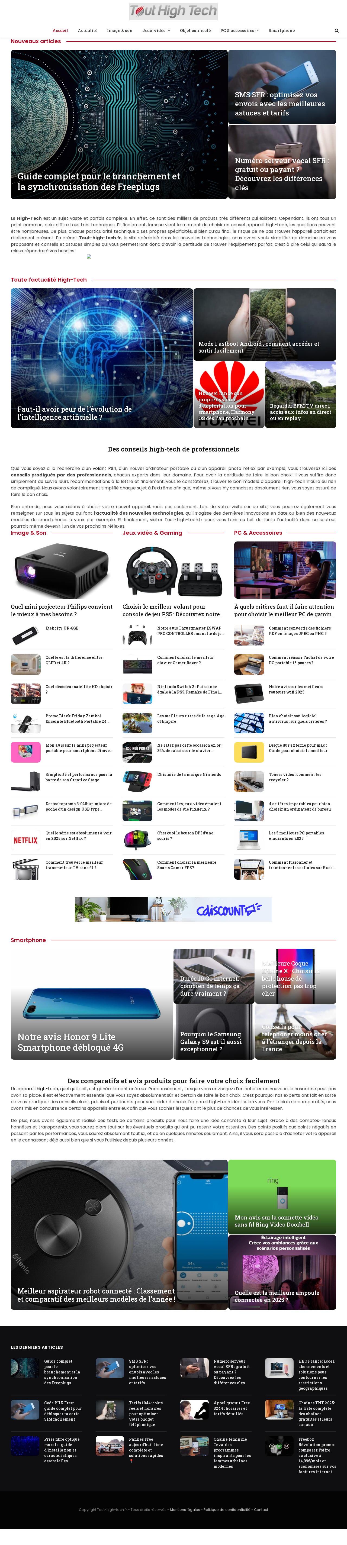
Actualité (87, 30)
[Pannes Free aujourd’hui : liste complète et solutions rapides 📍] (110, 1446)
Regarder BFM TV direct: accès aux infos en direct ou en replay (300, 412)
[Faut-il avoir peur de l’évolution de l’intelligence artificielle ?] (102, 358)
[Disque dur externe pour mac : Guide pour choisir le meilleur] (249, 752)
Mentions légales (185, 1509)
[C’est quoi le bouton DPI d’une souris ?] (137, 840)
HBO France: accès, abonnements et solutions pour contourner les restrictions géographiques (316, 1375)
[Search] (336, 30)
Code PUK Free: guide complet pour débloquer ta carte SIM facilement (63, 1411)
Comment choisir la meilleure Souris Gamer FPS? (186, 865)
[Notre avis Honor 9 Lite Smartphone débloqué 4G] (92, 1004)
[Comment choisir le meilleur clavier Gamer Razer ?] (137, 664)
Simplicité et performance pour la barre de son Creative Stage (79, 777)
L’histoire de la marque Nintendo (189, 774)
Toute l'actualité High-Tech (49, 279)
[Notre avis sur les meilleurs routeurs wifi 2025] (249, 693)
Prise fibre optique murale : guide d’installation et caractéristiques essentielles (62, 1450)
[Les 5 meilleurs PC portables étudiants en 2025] (249, 840)
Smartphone (282, 30)
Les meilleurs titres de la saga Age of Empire (190, 718)
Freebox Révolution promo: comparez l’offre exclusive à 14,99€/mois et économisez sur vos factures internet (317, 1456)
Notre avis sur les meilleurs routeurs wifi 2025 (296, 689)
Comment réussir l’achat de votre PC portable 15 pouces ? (301, 660)
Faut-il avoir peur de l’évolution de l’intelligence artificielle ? (74, 413)
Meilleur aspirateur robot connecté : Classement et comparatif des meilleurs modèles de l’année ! (96, 1295)
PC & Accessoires (258, 533)
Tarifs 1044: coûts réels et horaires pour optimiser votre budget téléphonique (146, 1413)
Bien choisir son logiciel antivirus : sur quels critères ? (298, 718)
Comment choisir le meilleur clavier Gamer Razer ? (185, 660)
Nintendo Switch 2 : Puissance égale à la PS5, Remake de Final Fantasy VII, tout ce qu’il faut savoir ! (188, 689)
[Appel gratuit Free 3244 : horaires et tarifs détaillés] (194, 1410)
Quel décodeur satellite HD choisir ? (79, 689)
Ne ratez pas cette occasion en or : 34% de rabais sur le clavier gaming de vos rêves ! (189, 748)
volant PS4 (104, 468)
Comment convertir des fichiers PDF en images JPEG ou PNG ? (300, 630)
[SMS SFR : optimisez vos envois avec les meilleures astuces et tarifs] (282, 87)
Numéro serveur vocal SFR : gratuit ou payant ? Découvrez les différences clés (282, 174)
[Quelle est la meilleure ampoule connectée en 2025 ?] (282, 1272)
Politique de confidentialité (227, 1509)
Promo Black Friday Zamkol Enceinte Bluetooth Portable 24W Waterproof (78, 718)
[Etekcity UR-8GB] (26, 635)
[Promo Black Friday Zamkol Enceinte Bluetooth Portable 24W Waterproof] (26, 723)
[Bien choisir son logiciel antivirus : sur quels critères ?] (249, 723)
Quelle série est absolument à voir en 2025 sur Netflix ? (79, 835)
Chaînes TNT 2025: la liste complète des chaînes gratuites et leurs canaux (316, 1413)
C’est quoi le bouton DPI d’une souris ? (185, 835)
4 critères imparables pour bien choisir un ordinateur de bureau (300, 806)
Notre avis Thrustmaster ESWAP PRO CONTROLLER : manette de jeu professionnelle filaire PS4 (190, 630)
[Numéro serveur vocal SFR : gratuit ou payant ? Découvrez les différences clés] (194, 1368)
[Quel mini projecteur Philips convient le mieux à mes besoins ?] (62, 570)
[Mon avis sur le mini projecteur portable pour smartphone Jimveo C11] (26, 752)
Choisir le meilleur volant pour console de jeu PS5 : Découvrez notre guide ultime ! (171, 610)
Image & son (120, 30)
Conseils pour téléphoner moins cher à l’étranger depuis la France (294, 1038)
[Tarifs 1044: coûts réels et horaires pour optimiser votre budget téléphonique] (110, 1410)
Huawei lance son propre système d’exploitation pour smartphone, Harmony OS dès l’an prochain (226, 405)
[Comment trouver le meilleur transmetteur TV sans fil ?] (26, 869)
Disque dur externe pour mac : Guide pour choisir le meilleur (298, 748)
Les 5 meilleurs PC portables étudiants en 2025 (296, 835)
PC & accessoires (237, 30)
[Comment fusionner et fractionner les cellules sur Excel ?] (249, 869)
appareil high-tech (38, 1089)
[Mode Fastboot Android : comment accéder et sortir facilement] (265, 324)
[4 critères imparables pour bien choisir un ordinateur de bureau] (249, 811)
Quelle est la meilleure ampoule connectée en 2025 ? (277, 1296)
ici (143, 1133)
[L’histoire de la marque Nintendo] (137, 781)
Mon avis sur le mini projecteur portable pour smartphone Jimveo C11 (79, 748)
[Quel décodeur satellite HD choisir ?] (26, 693)
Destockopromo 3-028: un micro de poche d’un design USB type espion (79, 806)
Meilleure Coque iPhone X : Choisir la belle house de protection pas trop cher (291, 978)
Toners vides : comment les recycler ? (295, 777)
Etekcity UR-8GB (62, 628)
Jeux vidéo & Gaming (152, 533)
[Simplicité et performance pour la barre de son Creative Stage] (26, 781)
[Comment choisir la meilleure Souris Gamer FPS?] (137, 869)
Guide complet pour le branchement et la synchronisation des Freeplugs (99, 181)
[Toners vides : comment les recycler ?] (249, 781)
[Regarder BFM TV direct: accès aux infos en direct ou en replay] (300, 394)
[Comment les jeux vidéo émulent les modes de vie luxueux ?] (137, 811)
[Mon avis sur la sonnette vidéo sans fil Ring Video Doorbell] (282, 1197)
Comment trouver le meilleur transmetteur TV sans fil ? (74, 865)
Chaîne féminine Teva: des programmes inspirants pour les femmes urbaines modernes (232, 1453)
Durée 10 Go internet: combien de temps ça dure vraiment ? (210, 986)
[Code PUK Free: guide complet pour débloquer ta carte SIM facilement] (25, 1410)
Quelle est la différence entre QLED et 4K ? (74, 660)
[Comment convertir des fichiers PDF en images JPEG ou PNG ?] (249, 635)
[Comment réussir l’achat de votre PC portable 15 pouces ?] (249, 664)
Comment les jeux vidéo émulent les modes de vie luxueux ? (189, 806)
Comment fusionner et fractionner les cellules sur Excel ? (301, 865)
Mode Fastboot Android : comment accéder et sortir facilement (258, 347)
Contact (261, 1509)
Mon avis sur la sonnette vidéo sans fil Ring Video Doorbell (277, 1221)
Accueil (60, 30)
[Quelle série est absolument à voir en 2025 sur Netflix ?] (26, 840)
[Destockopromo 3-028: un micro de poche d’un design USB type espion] (26, 811)
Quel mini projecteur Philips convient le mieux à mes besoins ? (62, 610)
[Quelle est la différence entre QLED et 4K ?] (26, 664)
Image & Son (28, 533)
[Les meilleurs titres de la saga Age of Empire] (137, 723)
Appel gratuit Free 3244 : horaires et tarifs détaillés (232, 1408)
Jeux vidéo (154, 30)
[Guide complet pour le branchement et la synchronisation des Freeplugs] (119, 124)
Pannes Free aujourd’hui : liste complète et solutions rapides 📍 (146, 1450)
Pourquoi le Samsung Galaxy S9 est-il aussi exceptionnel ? (211, 1041)
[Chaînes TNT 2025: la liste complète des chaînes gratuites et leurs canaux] (279, 1410)
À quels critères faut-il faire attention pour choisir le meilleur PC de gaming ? (284, 610)
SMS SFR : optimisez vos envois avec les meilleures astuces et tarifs (280, 103)
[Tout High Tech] (173, 12)
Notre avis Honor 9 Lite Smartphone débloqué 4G (71, 1042)
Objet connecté (195, 30)
